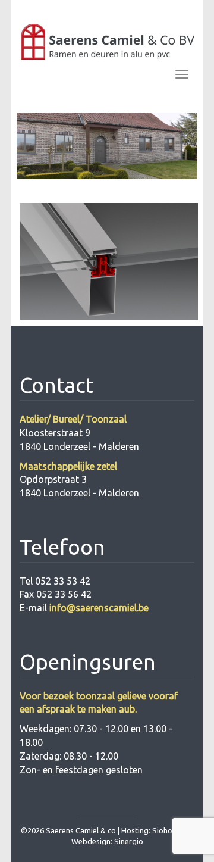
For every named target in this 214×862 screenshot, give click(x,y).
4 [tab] (126, 189)
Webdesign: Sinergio (107, 841)
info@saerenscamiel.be (99, 607)
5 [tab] (145, 189)
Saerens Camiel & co (81, 830)
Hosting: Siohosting (156, 830)
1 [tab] (69, 189)
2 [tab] (88, 189)
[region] (107, 146)
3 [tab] (107, 189)
